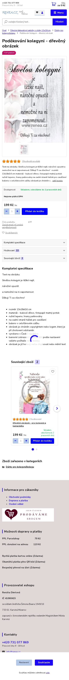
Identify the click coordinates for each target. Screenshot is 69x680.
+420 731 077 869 (10, 3)
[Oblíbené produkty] (37, 12)
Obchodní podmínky (20, 497)
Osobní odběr (16, 504)
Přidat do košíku (34, 211)
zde (48, 672)
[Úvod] (15, 12)
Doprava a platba (18, 500)
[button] (33, 449)
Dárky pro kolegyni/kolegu (20, 466)
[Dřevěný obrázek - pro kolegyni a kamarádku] (34, 392)
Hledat (60, 21)
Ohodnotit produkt (31, 161)
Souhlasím (44, 662)
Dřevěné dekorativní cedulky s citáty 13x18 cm (30, 30)
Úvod (4, 30)
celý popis (57, 180)
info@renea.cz (13, 651)
